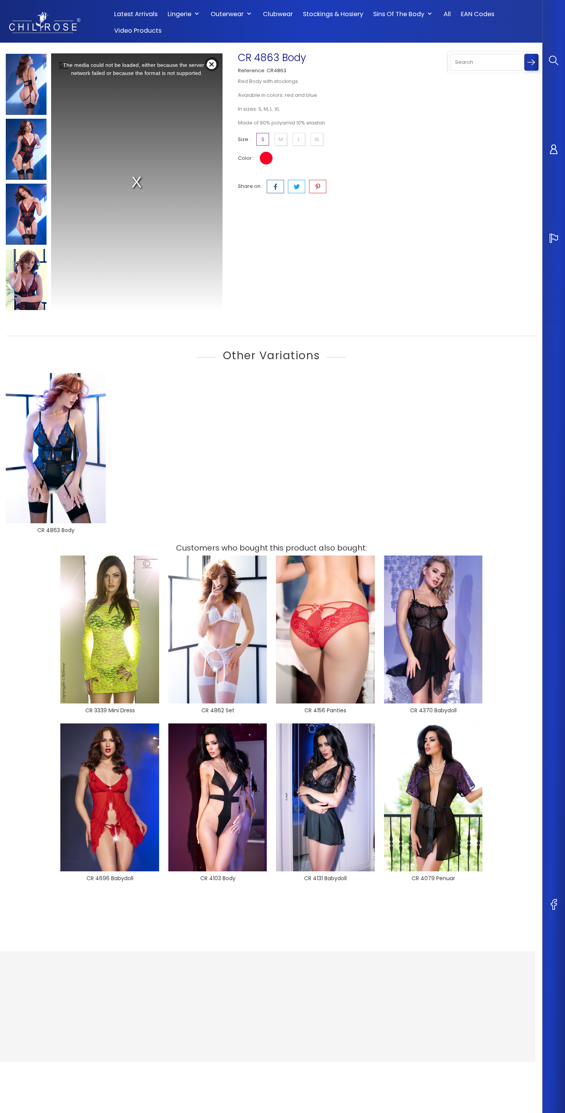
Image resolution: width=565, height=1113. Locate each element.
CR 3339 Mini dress (110, 710)
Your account (338, 966)
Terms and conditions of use (262, 1005)
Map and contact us (252, 1016)
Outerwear (232, 14)
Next (26, 313)
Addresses (329, 1016)
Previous (26, 47)
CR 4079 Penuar (433, 878)
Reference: (252, 70)
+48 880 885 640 (35, 1025)
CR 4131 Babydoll (325, 878)
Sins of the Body (403, 14)
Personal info (332, 982)
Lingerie (184, 14)
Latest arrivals (136, 14)
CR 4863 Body (56, 530)
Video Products (137, 31)
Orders (325, 993)
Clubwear (278, 14)
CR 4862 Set (217, 710)
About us (238, 993)
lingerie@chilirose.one (44, 1037)
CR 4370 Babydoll (433, 710)
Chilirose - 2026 (27, 1069)
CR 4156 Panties (325, 710)
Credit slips (330, 1005)
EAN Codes (477, 14)
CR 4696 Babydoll (109, 878)
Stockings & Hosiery (333, 14)
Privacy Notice (245, 982)
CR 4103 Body (218, 878)
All (447, 14)
